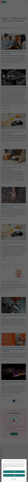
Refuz (14, 475)
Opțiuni (14, 479)
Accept (13, 471)
